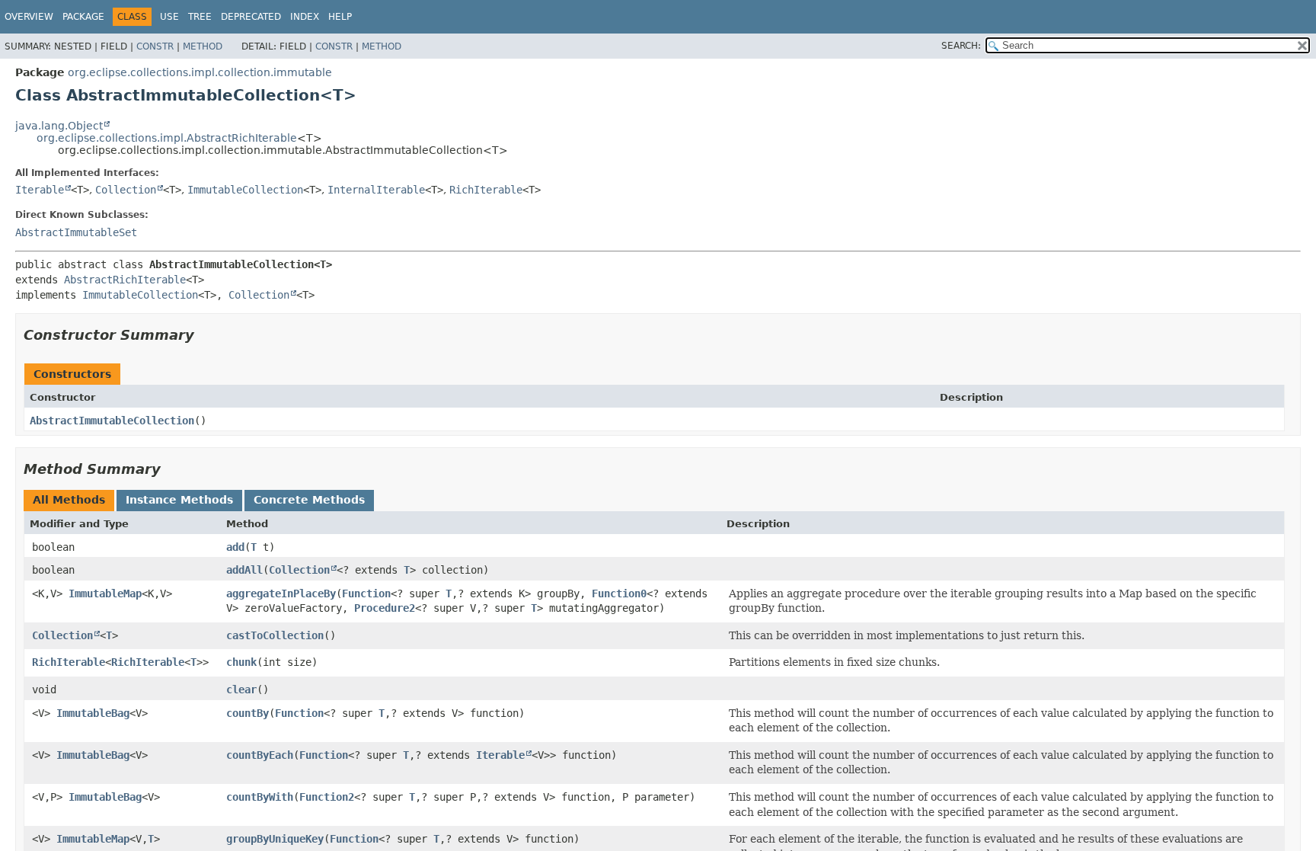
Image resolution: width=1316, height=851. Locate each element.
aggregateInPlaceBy (281, 593)
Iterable (39, 190)
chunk (241, 662)
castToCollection (275, 635)
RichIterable (485, 190)
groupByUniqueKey (275, 839)
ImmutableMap (105, 593)
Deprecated (251, 16)
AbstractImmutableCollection (112, 420)
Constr (155, 46)
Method (202, 46)
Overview (29, 16)
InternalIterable (376, 190)
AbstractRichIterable (125, 280)
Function (366, 593)
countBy (247, 713)
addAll (244, 570)
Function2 (326, 797)
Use (169, 16)
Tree (200, 16)
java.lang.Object (59, 126)
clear (241, 689)
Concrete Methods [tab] (309, 500)
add (235, 547)
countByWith (259, 797)
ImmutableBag (92, 713)
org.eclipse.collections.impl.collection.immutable (200, 72)
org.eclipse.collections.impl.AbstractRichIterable (167, 138)
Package (83, 16)
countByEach (259, 755)
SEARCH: (961, 45)
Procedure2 (384, 608)
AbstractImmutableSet (76, 232)
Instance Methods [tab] (179, 500)
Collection (125, 190)
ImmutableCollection (245, 190)
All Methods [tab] (69, 500)
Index (304, 16)
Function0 (619, 593)
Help (340, 16)
